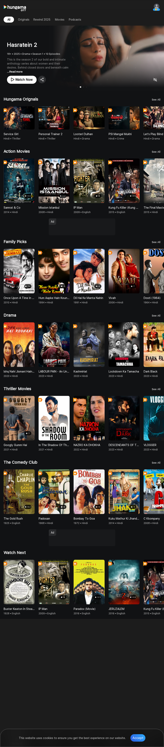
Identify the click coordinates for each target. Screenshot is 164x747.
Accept (137, 738)
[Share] (42, 79)
